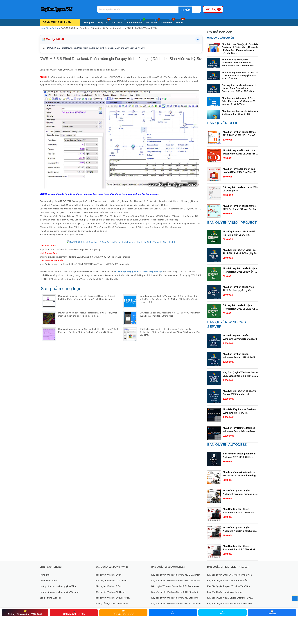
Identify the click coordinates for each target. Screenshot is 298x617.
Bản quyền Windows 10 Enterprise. (112, 598)
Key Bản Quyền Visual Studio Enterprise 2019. (230, 603)
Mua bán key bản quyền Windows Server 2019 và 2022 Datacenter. (239, 356)
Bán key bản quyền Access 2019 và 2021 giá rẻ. (240, 189)
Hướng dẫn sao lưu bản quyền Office (58, 586)
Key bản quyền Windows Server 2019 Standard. (175, 592)
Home (42, 28)
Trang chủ (89, 22)
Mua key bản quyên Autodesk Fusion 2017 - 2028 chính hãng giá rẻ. (239, 474)
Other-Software (53, 28)
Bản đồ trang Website (50, 598)
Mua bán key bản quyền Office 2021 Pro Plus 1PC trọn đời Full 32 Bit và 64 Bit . (240, 207)
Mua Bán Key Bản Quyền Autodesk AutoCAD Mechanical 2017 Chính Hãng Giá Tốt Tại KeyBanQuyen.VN (240, 529)
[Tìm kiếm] (185, 10)
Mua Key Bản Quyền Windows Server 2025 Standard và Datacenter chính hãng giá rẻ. (239, 393)
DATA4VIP (152, 21)
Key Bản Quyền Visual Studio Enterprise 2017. (230, 598)
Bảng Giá (104, 21)
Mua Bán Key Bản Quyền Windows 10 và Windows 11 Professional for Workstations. (238, 62)
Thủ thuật (117, 22)
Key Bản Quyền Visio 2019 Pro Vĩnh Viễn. (227, 580)
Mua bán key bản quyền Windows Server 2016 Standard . (240, 337)
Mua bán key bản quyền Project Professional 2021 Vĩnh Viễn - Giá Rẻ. (240, 270)
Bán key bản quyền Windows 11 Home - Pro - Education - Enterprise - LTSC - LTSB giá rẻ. (239, 88)
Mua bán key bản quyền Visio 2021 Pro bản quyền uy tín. (239, 289)
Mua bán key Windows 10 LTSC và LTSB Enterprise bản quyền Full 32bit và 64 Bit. (240, 75)
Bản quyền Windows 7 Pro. (108, 586)
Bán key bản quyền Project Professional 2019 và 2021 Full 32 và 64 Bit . (239, 307)
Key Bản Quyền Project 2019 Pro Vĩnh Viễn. (228, 586)
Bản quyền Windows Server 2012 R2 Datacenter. (175, 586)
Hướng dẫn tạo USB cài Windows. (112, 603)
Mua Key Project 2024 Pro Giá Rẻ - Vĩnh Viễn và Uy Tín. (239, 233)
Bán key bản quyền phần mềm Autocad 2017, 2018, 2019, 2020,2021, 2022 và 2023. (239, 455)
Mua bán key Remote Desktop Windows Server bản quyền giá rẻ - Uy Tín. (240, 429)
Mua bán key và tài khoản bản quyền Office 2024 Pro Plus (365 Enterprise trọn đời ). (240, 171)
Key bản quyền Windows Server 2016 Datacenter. (175, 580)
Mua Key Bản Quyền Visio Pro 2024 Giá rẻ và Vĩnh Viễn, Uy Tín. (240, 252)
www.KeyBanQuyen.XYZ (128, 271)
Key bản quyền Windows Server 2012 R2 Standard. (176, 603)
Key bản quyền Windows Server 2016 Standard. (175, 598)
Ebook (180, 21)
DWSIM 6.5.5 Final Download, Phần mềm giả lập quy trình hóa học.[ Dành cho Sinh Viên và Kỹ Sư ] (96, 48)
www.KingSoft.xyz (152, 271)
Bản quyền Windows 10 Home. (110, 592)
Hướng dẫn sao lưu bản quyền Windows (59, 592)
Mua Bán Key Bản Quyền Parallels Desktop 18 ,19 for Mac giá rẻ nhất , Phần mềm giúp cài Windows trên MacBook (240, 48)
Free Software (135, 21)
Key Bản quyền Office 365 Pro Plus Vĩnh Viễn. (229, 575)
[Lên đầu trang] (295, 598)
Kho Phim (167, 21)
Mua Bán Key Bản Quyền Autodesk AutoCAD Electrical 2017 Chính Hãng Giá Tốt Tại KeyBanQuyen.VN (239, 548)
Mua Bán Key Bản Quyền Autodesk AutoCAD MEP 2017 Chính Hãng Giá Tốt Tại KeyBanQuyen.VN (239, 511)
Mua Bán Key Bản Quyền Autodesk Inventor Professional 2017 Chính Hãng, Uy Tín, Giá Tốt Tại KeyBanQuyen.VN (240, 492)
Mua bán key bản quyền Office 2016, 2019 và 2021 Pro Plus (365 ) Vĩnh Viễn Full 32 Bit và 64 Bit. (240, 134)
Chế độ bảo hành (48, 580)
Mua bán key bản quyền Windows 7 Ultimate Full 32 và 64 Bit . (240, 112)
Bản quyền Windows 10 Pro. (109, 575)
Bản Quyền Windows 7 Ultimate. (111, 580)
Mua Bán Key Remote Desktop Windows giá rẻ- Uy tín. (239, 411)
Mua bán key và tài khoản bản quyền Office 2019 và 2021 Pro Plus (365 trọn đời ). (239, 152)
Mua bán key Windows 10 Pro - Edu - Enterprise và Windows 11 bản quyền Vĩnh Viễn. (238, 101)
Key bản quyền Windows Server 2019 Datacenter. (175, 575)
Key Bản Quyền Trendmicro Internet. (225, 592)
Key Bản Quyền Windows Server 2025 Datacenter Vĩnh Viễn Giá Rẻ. (240, 374)
